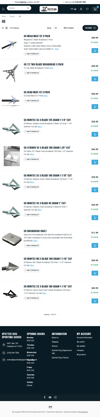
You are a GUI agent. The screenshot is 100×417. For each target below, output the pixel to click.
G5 (20, 16)
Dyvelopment (83, 412)
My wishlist (81, 346)
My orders (81, 342)
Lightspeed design (70, 412)
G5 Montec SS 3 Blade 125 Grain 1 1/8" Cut (47, 119)
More (57, 49)
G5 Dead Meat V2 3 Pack (37, 92)
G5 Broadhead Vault (35, 231)
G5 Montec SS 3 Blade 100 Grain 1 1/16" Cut (48, 175)
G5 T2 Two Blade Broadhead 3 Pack (43, 64)
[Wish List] (87, 9)
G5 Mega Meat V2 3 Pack (37, 36)
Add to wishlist (32, 54)
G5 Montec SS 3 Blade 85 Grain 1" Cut (45, 203)
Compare (80, 350)
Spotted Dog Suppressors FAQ (62, 352)
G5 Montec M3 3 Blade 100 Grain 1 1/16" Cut (48, 258)
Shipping (55, 342)
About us (55, 337)
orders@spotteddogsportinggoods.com (22, 360)
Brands (12, 16)
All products (81, 354)
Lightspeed (59, 412)
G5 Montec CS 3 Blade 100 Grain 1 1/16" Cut (48, 286)
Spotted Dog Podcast (60, 357)
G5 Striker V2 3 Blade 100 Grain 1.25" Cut (47, 147)
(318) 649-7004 (13, 353)
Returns (55, 346)
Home (4, 16)
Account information (84, 337)
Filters (88, 28)
